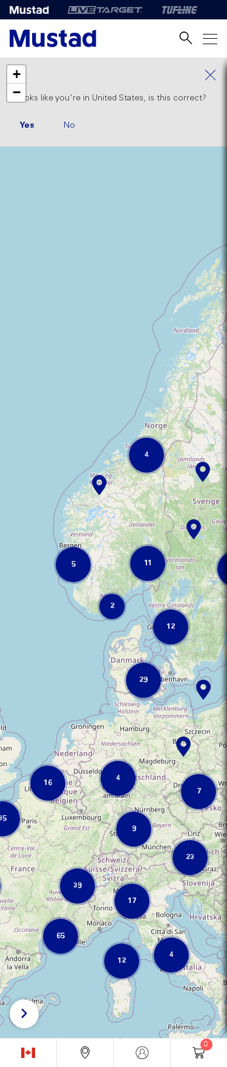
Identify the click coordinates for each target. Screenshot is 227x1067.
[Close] (113, 75)
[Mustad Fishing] (34, 9)
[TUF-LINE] (180, 9)
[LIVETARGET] (105, 9)
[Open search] (186, 38)
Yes (27, 125)
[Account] (142, 1052)
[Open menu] (210, 38)
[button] (203, 465)
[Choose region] (28, 1052)
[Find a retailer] (85, 1052)
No (69, 125)
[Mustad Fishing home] (53, 38)
